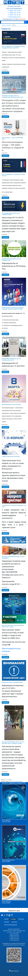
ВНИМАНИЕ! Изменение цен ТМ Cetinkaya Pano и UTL (11, 359)
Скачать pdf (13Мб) (6, 821)
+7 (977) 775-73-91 (14, 15)
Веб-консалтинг (21, 943)
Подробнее (5, 72)
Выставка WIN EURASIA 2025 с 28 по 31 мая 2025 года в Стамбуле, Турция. (13, 742)
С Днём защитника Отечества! (11, 456)
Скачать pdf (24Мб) (6, 903)
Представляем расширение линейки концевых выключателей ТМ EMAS (13, 308)
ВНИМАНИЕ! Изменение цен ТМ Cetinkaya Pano (11, 259)
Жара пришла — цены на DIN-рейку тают (12, 138)
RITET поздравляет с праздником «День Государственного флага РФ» (13, 47)
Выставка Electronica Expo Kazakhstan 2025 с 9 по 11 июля (13, 626)
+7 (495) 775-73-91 (14, 13)
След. (16, 781)
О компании (13, 919)
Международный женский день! (11, 404)
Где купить (14, 922)
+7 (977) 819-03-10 (14, 17)
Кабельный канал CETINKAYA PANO (12, 682)
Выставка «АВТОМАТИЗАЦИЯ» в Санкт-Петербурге (13, 557)
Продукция (21, 919)
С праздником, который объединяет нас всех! (14, 506)
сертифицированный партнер (10, 945)
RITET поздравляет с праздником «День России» (13, 174)
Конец (20, 781)
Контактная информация (10, 925)
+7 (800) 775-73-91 (14, 10)
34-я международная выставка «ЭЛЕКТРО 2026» (11, 213)
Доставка (6, 922)
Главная (6, 919)
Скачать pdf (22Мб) (6, 861)
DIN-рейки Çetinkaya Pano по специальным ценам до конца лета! (12, 96)
